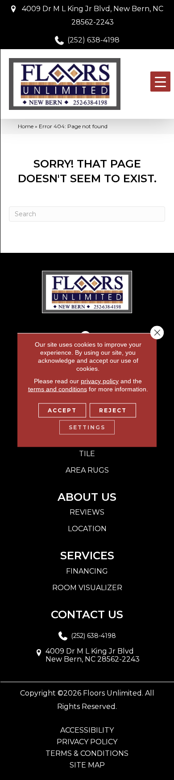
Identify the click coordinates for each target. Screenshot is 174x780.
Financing (87, 571)
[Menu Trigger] (160, 81)
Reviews (87, 512)
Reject (113, 410)
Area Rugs (87, 470)
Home (25, 126)
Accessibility (87, 730)
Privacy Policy (87, 742)
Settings (87, 427)
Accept (62, 410)
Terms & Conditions (87, 753)
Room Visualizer (87, 587)
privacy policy (100, 381)
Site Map (87, 765)
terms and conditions (57, 389)
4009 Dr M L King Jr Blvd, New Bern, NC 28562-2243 (92, 15)
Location (87, 528)
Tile (87, 453)
